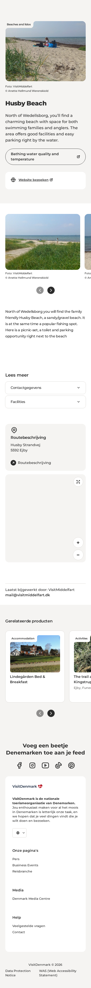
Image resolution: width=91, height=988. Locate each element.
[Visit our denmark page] (19, 765)
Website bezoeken (34, 180)
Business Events (25, 865)
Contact (18, 932)
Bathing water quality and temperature (35, 156)
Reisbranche (22, 871)
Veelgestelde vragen (28, 926)
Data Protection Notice (18, 973)
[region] (45, 518)
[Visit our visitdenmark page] (45, 765)
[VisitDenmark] (27, 786)
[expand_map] (78, 482)
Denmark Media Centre (31, 899)
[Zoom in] (78, 542)
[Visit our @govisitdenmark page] (58, 765)
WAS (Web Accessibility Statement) (57, 973)
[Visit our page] (32, 765)
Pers (15, 859)
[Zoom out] (78, 555)
